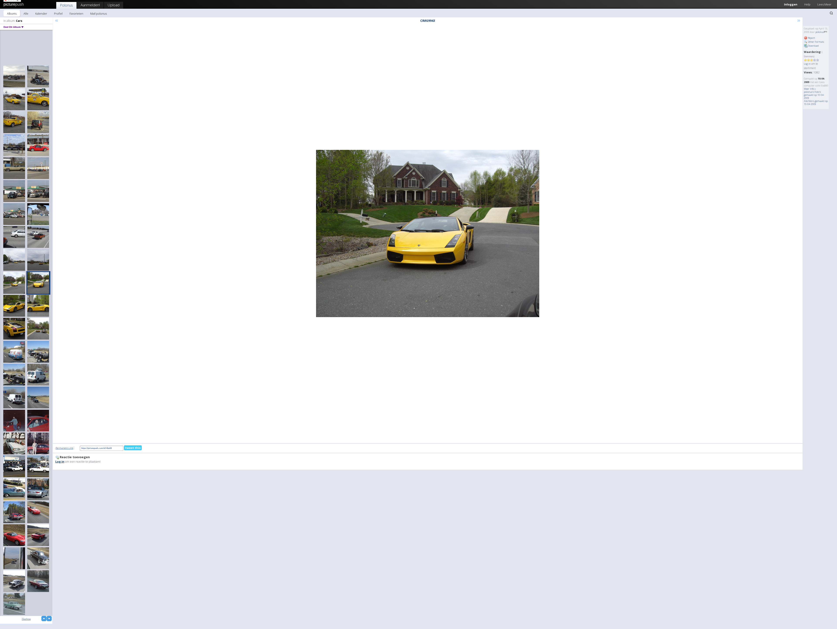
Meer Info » (810, 88)
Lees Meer (824, 4)
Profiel (58, 13)
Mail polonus (98, 13)
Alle (26, 13)
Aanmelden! (90, 4)
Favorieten (76, 13)
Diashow (26, 619)
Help (807, 4)
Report (811, 37)
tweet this (133, 448)
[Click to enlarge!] (427, 233)
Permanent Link (64, 448)
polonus (819, 32)
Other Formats (815, 41)
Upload (113, 4)
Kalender (41, 13)
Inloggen (790, 4)
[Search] (831, 13)
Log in (807, 63)
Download (813, 45)
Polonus (66, 5)
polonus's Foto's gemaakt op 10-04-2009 (814, 95)
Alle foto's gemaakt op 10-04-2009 (816, 102)
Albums (12, 13)
